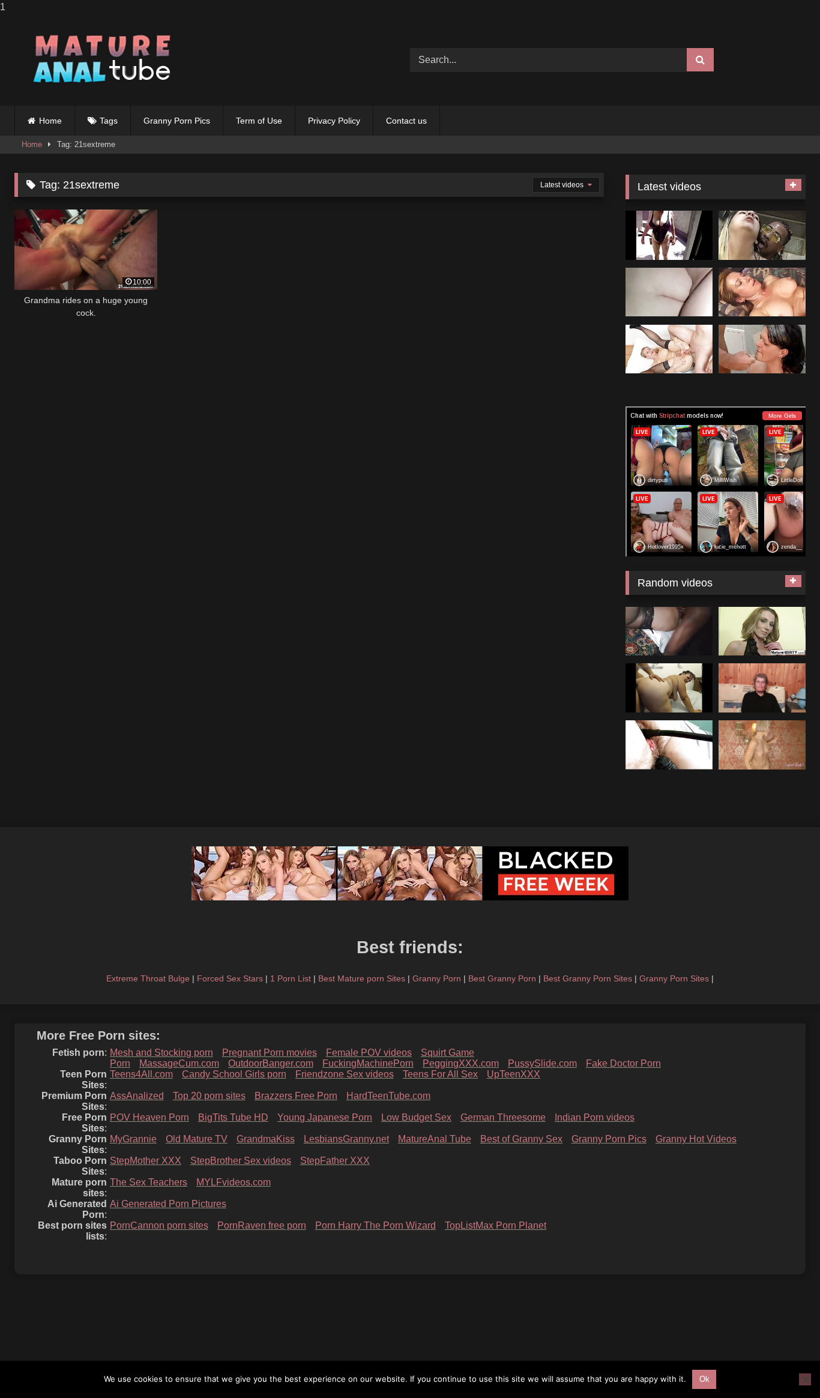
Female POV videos (369, 1052)
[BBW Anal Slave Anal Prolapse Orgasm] (669, 745)
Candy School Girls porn (234, 1074)
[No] (805, 1379)
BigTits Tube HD (233, 1117)
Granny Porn (436, 978)
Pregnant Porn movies (269, 1052)
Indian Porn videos (595, 1117)
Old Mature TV (197, 1139)
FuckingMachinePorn (368, 1063)
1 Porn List (290, 978)
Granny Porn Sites (674, 978)
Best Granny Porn (502, 978)
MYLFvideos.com (233, 1182)
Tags (109, 120)
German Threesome (503, 1117)
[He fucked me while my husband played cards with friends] (762, 235)
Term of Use (259, 120)
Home (50, 120)
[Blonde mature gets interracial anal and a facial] (762, 631)
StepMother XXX (145, 1160)
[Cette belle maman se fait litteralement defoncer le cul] (669, 631)
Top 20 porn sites (209, 1096)
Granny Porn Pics (176, 120)
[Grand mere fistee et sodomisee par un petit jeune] (762, 688)
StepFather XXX (335, 1160)
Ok (704, 1379)
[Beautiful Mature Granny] (669, 235)
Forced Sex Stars (230, 978)
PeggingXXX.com (461, 1063)
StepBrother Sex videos (240, 1160)
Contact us (406, 120)
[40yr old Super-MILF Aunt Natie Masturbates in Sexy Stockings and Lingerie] (762, 745)
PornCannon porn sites (159, 1225)
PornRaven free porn (261, 1225)
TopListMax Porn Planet (495, 1225)
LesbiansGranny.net (346, 1139)
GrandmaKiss (266, 1139)
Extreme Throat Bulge (148, 978)
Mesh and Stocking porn (161, 1052)
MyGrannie (133, 1139)
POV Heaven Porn (149, 1117)
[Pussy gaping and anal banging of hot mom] (669, 349)
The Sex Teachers (148, 1182)
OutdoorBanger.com (270, 1063)
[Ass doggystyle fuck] (762, 349)
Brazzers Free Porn (296, 1096)
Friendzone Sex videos (344, 1074)
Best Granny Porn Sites (587, 978)
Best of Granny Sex (521, 1139)
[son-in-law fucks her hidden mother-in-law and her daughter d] (669, 688)
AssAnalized (137, 1096)
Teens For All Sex (440, 1074)
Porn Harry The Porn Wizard (375, 1225)
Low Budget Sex (416, 1117)
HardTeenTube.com (388, 1096)
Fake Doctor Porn (623, 1063)
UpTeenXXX (513, 1074)
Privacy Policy (334, 120)
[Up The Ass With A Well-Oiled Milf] (762, 292)
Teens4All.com (141, 1074)
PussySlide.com (542, 1063)
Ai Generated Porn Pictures (168, 1204)
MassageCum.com (179, 1063)
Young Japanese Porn (324, 1117)
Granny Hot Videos (696, 1139)
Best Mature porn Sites (361, 978)
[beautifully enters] (669, 292)
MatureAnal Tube (434, 1139)
